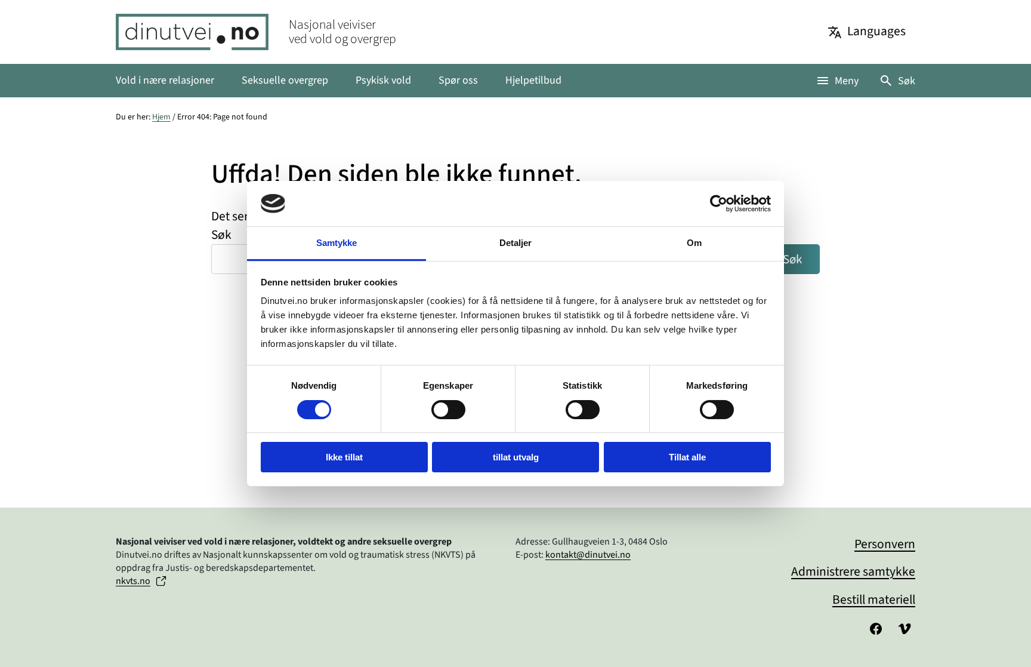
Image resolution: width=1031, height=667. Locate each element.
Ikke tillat (344, 457)
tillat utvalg (516, 457)
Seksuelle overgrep (285, 80)
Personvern (884, 544)
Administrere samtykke (853, 572)
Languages (876, 31)
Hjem (161, 117)
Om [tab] (694, 243)
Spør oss (458, 80)
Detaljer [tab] (515, 243)
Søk (906, 80)
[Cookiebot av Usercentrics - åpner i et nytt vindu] (718, 204)
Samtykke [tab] (336, 243)
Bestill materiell (873, 600)
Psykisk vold (383, 80)
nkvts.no (133, 581)
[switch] (448, 409)
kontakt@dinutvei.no (588, 554)
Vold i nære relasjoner (165, 80)
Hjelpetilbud (533, 80)
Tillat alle (687, 457)
